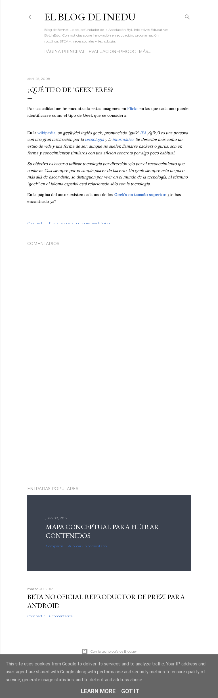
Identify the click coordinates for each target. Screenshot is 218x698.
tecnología (94, 139)
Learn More (98, 691)
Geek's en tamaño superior (139, 194)
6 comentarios (60, 616)
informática (122, 139)
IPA (143, 132)
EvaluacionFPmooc (112, 51)
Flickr (132, 108)
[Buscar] (187, 15)
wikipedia (46, 132)
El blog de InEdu (90, 17)
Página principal (64, 51)
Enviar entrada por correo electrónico (79, 223)
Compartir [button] (36, 223)
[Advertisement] (109, 432)
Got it (130, 691)
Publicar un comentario (87, 546)
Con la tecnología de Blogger (113, 651)
